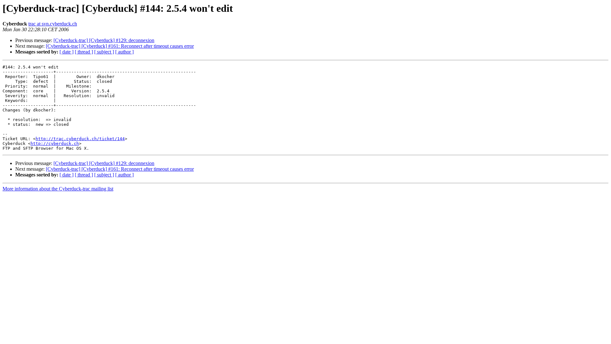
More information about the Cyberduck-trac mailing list (58, 188)
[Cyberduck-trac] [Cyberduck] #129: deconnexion (103, 40)
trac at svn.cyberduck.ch (52, 23)
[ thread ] (84, 51)
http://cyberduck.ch (55, 143)
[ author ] (124, 51)
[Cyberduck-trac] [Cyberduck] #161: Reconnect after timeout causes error (120, 46)
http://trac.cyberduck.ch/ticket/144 (80, 138)
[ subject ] (104, 51)
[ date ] (67, 51)
